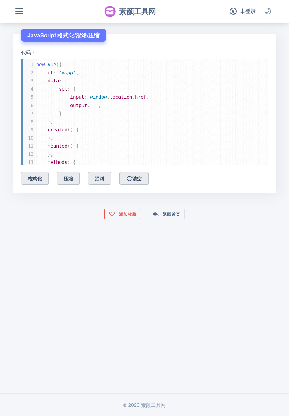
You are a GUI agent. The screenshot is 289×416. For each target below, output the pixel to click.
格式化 (35, 178)
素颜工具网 (137, 11)
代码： (28, 52)
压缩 (68, 178)
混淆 (99, 178)
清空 (137, 178)
